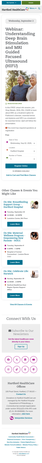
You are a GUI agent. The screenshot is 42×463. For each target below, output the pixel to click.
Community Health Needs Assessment (21, 437)
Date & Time (13, 140)
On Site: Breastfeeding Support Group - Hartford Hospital (16, 204)
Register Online (21, 166)
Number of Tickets (15, 155)
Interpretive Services (23, 418)
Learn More (15, 224)
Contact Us (21, 394)
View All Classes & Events (21, 304)
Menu (32, 8)
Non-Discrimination (13, 442)
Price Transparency (28, 439)
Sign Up (21, 347)
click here (26, 414)
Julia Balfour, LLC (24, 453)
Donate (31, 3)
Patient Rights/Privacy (28, 442)
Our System (11, 3)
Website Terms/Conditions (13, 445)
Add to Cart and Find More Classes (21, 175)
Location (12, 147)
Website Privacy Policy (30, 445)
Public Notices (21, 447)
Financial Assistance (14, 439)
